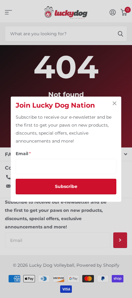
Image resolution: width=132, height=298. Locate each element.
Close (114, 103)
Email (23, 153)
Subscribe (66, 186)
